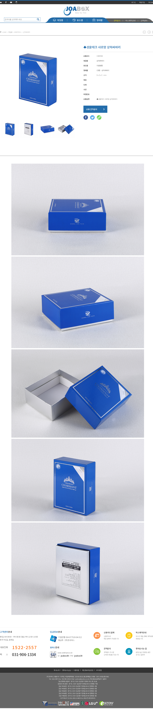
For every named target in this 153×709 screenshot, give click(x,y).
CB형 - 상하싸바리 (103, 70)
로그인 (133, 2)
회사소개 (56, 670)
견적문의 (117, 20)
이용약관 (76, 670)
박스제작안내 (130, 20)
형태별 (100, 20)
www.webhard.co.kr (65, 652)
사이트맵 (99, 670)
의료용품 (100, 65)
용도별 (80, 20)
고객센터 (144, 20)
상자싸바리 (100, 61)
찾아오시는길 (66, 670)
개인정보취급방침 (87, 670)
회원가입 (142, 2)
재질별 (60, 20)
